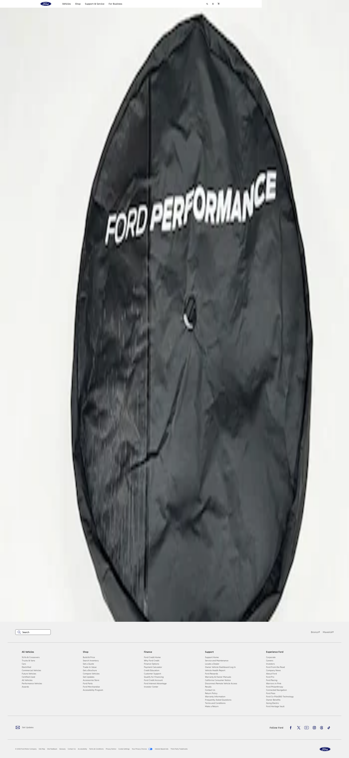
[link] (42, 749)
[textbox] (33, 632)
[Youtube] (306, 727)
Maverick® (328, 632)
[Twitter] (298, 727)
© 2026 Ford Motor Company (26, 749)
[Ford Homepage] (325, 749)
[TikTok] (328, 727)
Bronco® (315, 632)
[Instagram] (314, 727)
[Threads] (321, 727)
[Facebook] (291, 727)
